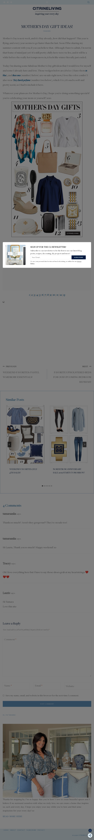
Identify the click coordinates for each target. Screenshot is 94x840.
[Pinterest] (11, 2)
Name (8, 685)
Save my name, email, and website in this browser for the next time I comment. (42, 695)
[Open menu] (47, 2)
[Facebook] (4, 2)
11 (57, 294)
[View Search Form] (88, 2)
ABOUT (13, 830)
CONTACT (21, 830)
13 (64, 294)
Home (6, 830)
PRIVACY (41, 830)
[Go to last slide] (9, 444)
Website (70, 686)
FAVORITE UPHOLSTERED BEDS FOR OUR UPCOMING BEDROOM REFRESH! (72, 374)
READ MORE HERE (12, 816)
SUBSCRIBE (31, 830)
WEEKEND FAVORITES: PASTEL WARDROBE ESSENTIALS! (21, 372)
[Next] (84, 444)
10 (54, 294)
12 (61, 294)
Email (38, 685)
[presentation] (25, 434)
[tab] (42, 485)
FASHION (47, 31)
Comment (10, 639)
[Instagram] (7, 2)
